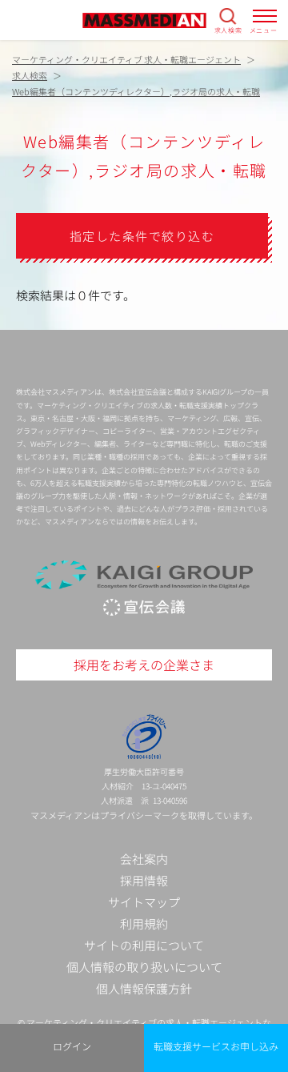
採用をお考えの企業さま (144, 664)
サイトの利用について (144, 945)
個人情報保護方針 (144, 988)
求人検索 (228, 29)
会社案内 (144, 858)
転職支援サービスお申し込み (216, 1046)
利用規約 (144, 923)
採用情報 (144, 880)
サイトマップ (144, 901)
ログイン (72, 1046)
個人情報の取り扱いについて (144, 966)
